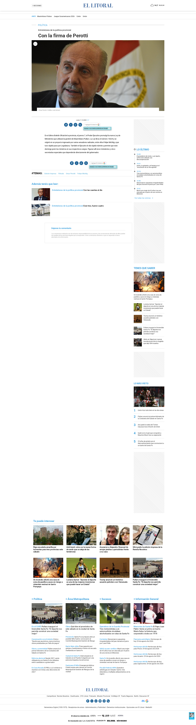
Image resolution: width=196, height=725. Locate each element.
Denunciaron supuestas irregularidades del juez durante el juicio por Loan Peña (150, 182)
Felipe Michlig (82, 174)
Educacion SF (144, 696)
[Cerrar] (109, 128)
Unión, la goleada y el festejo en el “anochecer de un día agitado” (148, 165)
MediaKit (149, 707)
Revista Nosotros (63, 696)
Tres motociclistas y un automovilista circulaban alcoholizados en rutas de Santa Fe (149, 173)
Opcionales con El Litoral (135, 707)
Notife (136, 696)
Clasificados (74, 696)
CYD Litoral (84, 696)
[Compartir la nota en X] (70, 125)
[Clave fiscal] (191, 719)
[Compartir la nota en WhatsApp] (75, 125)
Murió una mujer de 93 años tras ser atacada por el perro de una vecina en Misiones (149, 191)
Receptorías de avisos (76, 707)
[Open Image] (35, 44)
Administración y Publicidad (95, 707)
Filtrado (61, 174)
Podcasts (92, 696)
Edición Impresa (50, 174)
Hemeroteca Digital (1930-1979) (55, 707)
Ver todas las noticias (143, 198)
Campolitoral (51, 696)
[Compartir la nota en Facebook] (66, 125)
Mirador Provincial (103, 696)
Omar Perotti (70, 174)
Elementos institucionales (116, 707)
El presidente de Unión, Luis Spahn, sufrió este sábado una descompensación (148, 156)
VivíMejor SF (115, 696)
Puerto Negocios (127, 696)
